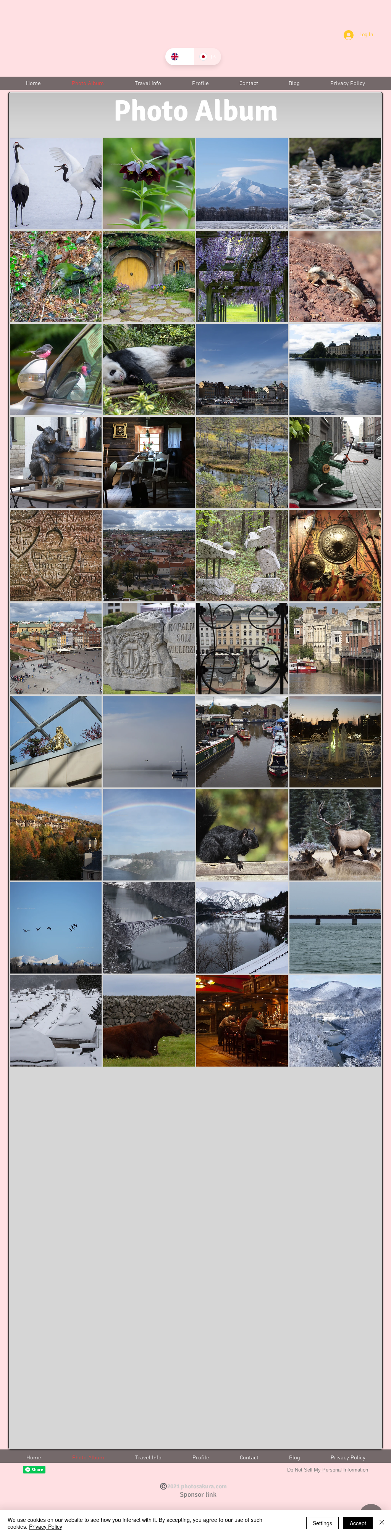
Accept (358, 1523)
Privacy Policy (45, 1526)
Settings (322, 1523)
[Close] (381, 1523)
